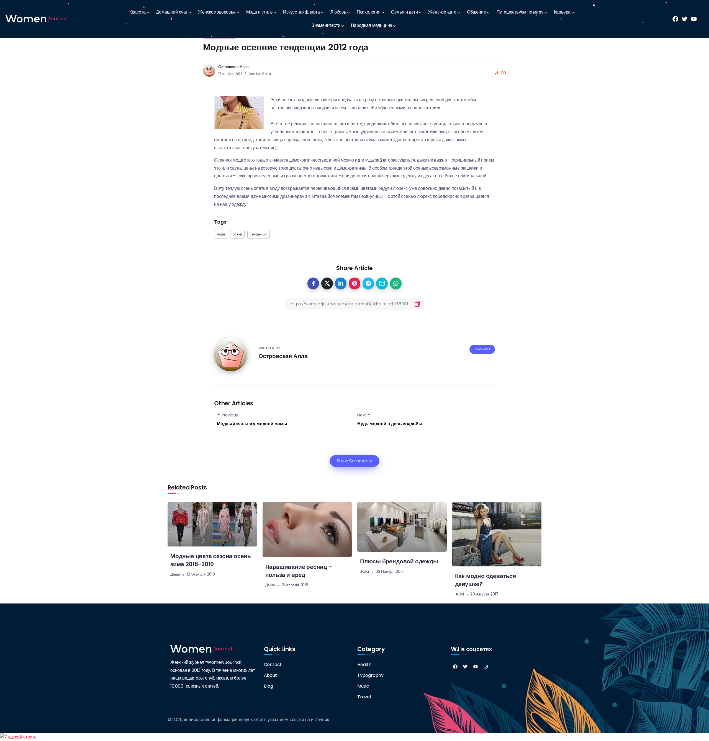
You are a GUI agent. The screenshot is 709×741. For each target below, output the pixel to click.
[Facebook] (455, 666)
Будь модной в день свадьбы (389, 424)
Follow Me (482, 349)
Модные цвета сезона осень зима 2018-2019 (210, 560)
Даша (175, 574)
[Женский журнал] (36, 18)
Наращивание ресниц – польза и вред (299, 571)
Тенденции (258, 234)
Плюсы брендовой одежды (399, 561)
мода (221, 234)
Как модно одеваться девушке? (485, 580)
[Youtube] (475, 666)
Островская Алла (233, 66)
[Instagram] (485, 666)
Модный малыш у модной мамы (252, 424)
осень (237, 234)
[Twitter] (465, 666)
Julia (364, 571)
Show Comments (354, 460)
